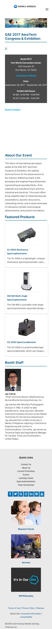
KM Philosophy (26, 596)
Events (26, 474)
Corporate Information (31, 613)
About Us (26, 468)
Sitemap (40, 608)
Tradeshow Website (26, 75)
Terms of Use (14, 608)
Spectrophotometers (26, 481)
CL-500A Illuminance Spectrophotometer (17, 251)
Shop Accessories (26, 485)
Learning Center (26, 478)
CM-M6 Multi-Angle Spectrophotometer (17, 298)
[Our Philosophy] (26, 580)
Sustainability (26, 617)
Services (26, 562)
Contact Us (26, 464)
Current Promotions (26, 471)
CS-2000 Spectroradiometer (21, 342)
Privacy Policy (28, 608)
